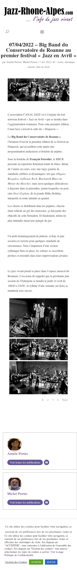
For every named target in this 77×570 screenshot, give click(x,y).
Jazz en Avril (42, 67)
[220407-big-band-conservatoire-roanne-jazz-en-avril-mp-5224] (38, 394)
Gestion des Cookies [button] (16, 562)
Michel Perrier (30, 62)
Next (65, 400)
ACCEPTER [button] (36, 562)
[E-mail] (46, 462)
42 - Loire (58, 62)
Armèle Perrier (13, 62)
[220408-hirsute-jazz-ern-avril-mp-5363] (38, 337)
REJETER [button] (51, 562)
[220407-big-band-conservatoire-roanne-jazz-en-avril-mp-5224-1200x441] (38, 360)
